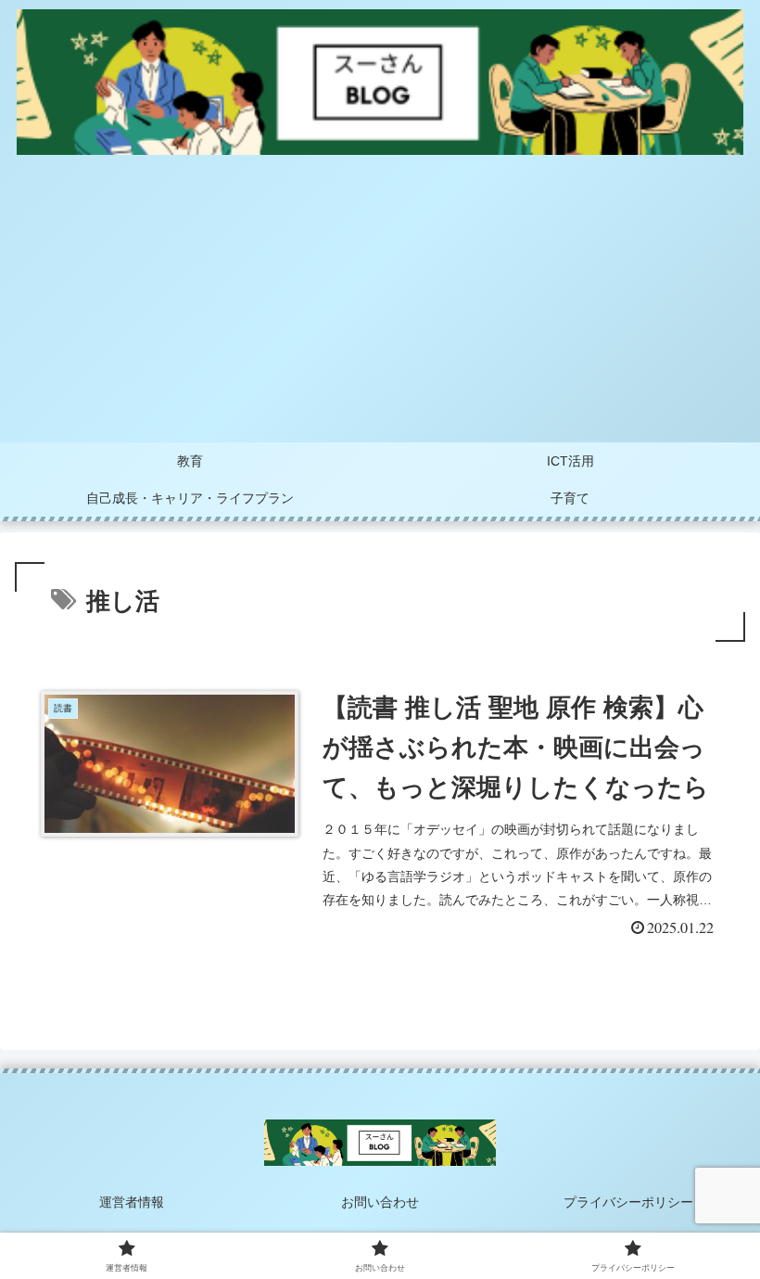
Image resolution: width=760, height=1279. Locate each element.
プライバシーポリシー (628, 1202)
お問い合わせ (380, 1202)
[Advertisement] (380, 303)
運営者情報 (131, 1202)
